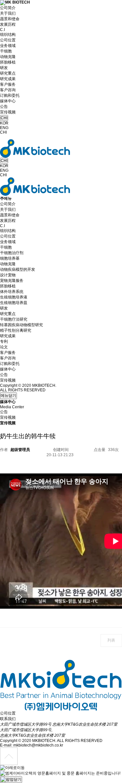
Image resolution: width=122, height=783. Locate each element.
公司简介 (8, 8)
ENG (4, 127)
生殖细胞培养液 (13, 297)
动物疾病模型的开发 (17, 269)
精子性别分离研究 (15, 330)
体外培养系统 (11, 291)
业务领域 (8, 45)
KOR (4, 123)
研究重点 (8, 73)
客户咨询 (8, 90)
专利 (4, 341)
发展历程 (8, 24)
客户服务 (8, 84)
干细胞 (6, 51)
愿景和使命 (10, 19)
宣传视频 (8, 112)
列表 (111, 640)
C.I (2, 29)
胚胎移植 (8, 62)
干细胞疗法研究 (13, 319)
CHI (4, 118)
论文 (4, 347)
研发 (4, 67)
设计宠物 (8, 275)
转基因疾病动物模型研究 (21, 325)
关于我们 (8, 13)
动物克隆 (8, 56)
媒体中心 (8, 101)
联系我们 (8, 719)
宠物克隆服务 (11, 280)
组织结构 (8, 34)
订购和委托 (10, 95)
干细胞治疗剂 (11, 253)
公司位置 (8, 40)
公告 (4, 106)
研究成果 (8, 79)
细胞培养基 (10, 258)
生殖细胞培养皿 (13, 302)
